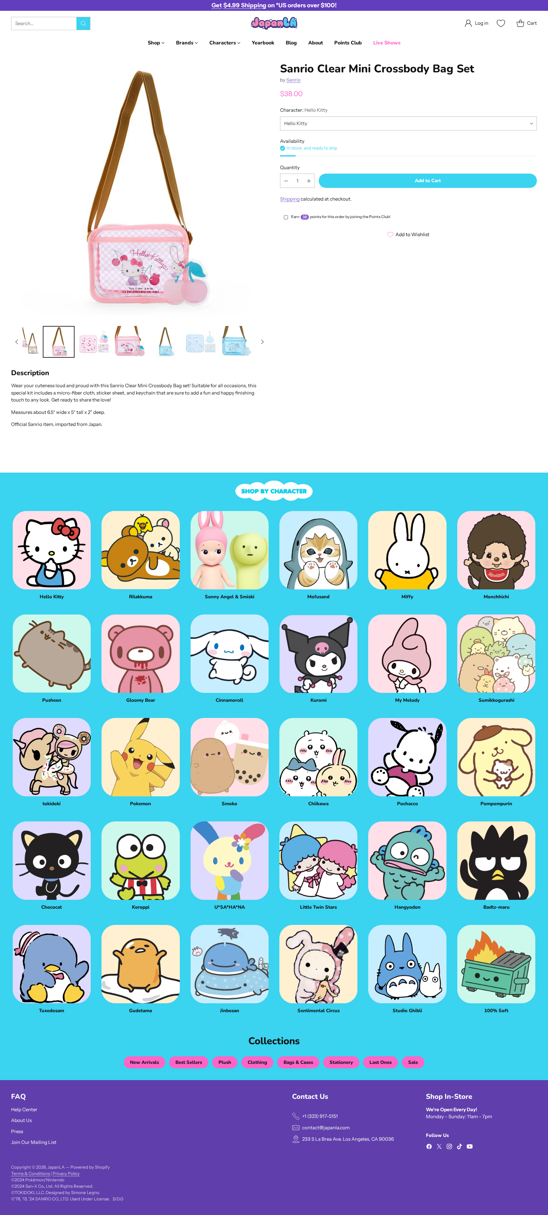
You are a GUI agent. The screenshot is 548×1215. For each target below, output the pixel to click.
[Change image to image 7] (236, 342)
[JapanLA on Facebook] (429, 1147)
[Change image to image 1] (23, 342)
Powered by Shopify (90, 1167)
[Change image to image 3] (94, 342)
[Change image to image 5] (165, 342)
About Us (21, 1120)
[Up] (17, 342)
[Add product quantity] (309, 181)
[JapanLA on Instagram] (449, 1147)
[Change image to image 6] (201, 342)
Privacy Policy (66, 1173)
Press (17, 1131)
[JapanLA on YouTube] (469, 1147)
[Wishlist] (500, 23)
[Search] (83, 23)
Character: (304, 110)
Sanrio (293, 80)
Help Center (24, 1109)
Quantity (290, 167)
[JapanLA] (274, 23)
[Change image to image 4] (130, 342)
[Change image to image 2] (59, 342)
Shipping (290, 199)
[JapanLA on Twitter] (439, 1147)
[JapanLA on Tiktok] (459, 1147)
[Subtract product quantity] (286, 181)
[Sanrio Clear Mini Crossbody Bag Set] (139, 191)
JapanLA (56, 1167)
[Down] (262, 342)
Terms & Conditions (31, 1173)
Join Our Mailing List (33, 1142)
